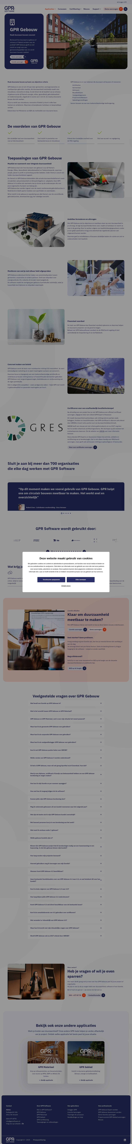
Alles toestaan (80, 579)
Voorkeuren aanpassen (51, 579)
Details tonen (66, 586)
